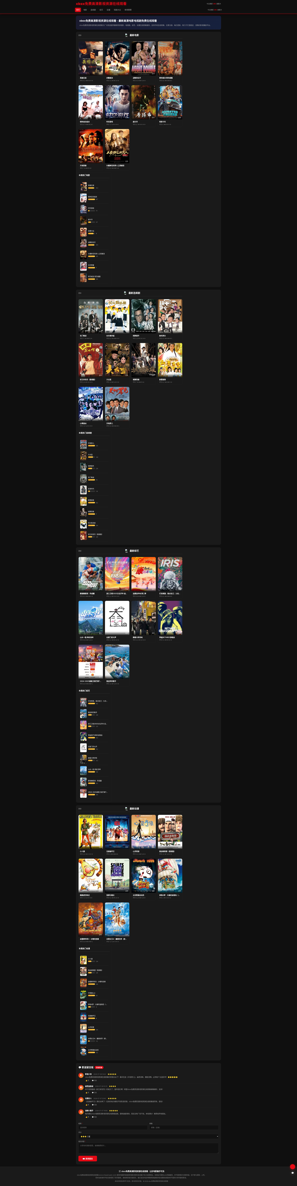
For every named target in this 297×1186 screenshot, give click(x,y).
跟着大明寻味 (138, 637)
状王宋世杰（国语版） (88, 379)
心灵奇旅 (136, 851)
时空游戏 (109, 122)
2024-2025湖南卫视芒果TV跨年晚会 (94, 681)
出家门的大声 (111, 637)
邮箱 (150, 1123)
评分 (79, 1132)
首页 (78, 10)
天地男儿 (109, 423)
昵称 (80, 1123)
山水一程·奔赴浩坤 (86, 637)
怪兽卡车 (162, 122)
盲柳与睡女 (110, 895)
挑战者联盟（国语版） (167, 851)
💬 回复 (94, 1080)
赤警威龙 (109, 78)
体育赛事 (128, 10)
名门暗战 (83, 336)
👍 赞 (87, 1080)
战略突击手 (137, 78)
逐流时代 (91, 489)
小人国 (82, 851)
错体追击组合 (85, 122)
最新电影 (134, 35)
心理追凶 (83, 423)
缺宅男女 (162, 336)
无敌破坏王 (110, 851)
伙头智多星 (110, 336)
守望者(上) (91, 993)
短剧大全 (117, 10)
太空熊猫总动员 (138, 895)
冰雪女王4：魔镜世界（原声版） (118, 939)
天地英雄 (83, 165)
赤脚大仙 (91, 231)
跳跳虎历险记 (85, 895)
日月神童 (91, 265)
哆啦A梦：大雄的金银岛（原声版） (172, 895)
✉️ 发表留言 (88, 1159)
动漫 (108, 10)
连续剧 (93, 10)
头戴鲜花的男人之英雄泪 (115, 165)
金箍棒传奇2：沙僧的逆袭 (89, 939)
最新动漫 (134, 808)
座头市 (135, 122)
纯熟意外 (136, 336)
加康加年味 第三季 (139, 593)
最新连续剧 (134, 293)
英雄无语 (83, 78)
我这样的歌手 (111, 681)
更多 (79, 35)
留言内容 (82, 1141)
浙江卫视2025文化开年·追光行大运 (119, 593)
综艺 (101, 10)
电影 (85, 10)
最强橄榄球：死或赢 (87, 593)
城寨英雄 (136, 379)
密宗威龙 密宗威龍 (166, 78)
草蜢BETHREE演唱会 (167, 637)
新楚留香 (162, 379)
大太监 (108, 379)
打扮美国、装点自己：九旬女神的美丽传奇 (174, 593)
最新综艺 (134, 550)
